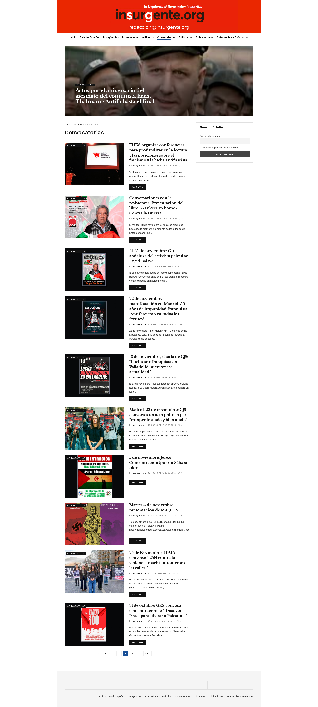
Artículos (148, 37)
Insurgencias (111, 37)
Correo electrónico (210, 136)
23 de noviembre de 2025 (163, 165)
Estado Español (90, 37)
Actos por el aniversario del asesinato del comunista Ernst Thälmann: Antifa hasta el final (114, 96)
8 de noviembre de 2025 (163, 377)
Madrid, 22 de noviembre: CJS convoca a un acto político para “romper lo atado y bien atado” (158, 414)
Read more (137, 187)
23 (146, 653)
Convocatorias (166, 37)
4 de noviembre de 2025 (163, 473)
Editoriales (185, 37)
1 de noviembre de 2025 (162, 573)
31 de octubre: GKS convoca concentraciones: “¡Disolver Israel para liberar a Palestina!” (158, 610)
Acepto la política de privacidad (220, 147)
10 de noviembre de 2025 (163, 324)
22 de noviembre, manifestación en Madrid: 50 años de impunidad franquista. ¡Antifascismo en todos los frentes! (158, 308)
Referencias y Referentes (232, 37)
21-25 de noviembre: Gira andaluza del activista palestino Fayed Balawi (158, 256)
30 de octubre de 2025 (162, 621)
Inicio (73, 37)
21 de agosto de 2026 (108, 108)
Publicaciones (204, 37)
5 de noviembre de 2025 (163, 425)
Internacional (130, 37)
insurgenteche (85, 108)
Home (67, 124)
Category (77, 124)
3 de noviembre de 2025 (163, 515)
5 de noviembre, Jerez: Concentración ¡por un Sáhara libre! (158, 462)
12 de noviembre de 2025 (163, 266)
